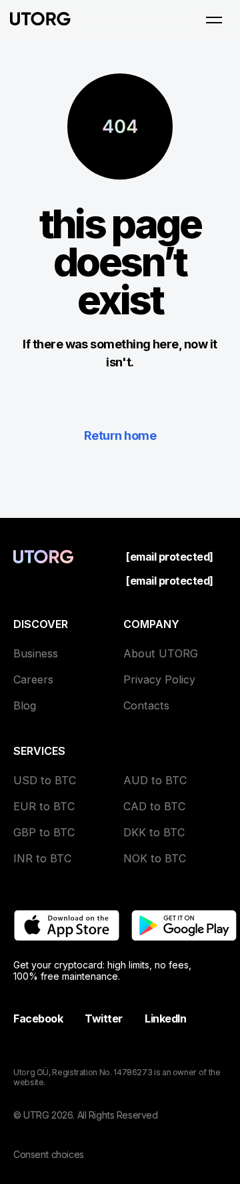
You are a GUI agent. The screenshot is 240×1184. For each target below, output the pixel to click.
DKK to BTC (154, 832)
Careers (33, 679)
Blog (24, 705)
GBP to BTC (44, 832)
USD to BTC (44, 780)
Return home (120, 435)
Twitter (104, 1018)
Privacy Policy (159, 679)
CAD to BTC (154, 806)
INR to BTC (42, 858)
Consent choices (48, 1154)
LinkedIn (165, 1018)
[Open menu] (214, 20)
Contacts (146, 705)
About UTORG (160, 653)
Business (35, 653)
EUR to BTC (44, 806)
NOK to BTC (154, 858)
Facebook (38, 1018)
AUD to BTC (155, 780)
